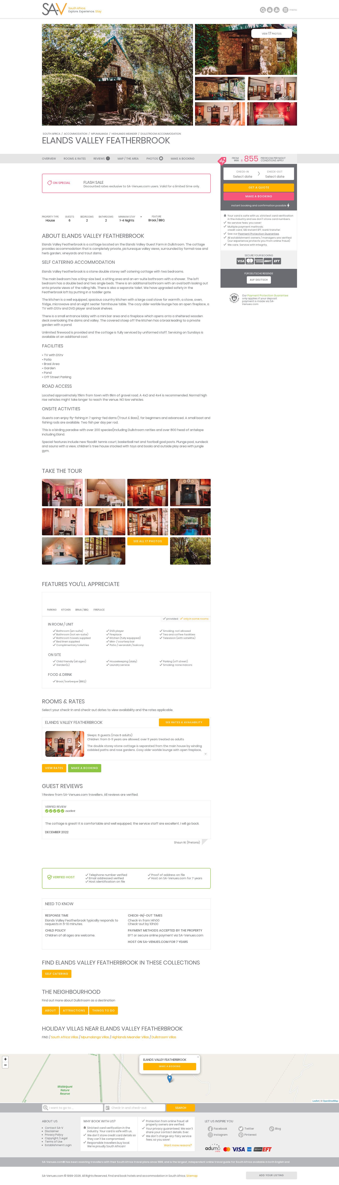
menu (285, 10)
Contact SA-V (54, 1128)
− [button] (5, 1065)
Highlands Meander (124, 133)
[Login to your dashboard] (270, 10)
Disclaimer (52, 1131)
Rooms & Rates (75, 159)
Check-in (242, 172)
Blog (278, 1129)
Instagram (221, 1135)
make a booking (84, 768)
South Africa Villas (64, 1037)
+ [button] (5, 1059)
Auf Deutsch (259, 279)
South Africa (51, 133)
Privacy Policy (54, 1135)
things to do (103, 1010)
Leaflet (316, 1100)
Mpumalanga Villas (95, 1037)
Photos (152, 159)
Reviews (101, 159)
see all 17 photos (147, 541)
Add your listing (271, 1175)
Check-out (275, 172)
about (50, 1010)
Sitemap (192, 1176)
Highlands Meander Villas (130, 1037)
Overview (49, 159)
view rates (54, 768)
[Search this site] (263, 10)
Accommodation (75, 133)
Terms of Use (53, 1142)
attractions (74, 1010)
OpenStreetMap (330, 1100)
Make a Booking (182, 159)
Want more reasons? (178, 1145)
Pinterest (250, 1135)
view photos (272, 33)
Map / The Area (128, 159)
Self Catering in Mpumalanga (141, 28)
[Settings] (277, 10)
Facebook (220, 1129)
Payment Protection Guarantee (258, 233)
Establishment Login (58, 1145)
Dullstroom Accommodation (161, 133)
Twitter (249, 1129)
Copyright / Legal (56, 1138)
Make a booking (169, 1066)
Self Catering (56, 974)
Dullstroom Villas (164, 1037)
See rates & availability (184, 722)
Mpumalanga (99, 133)
